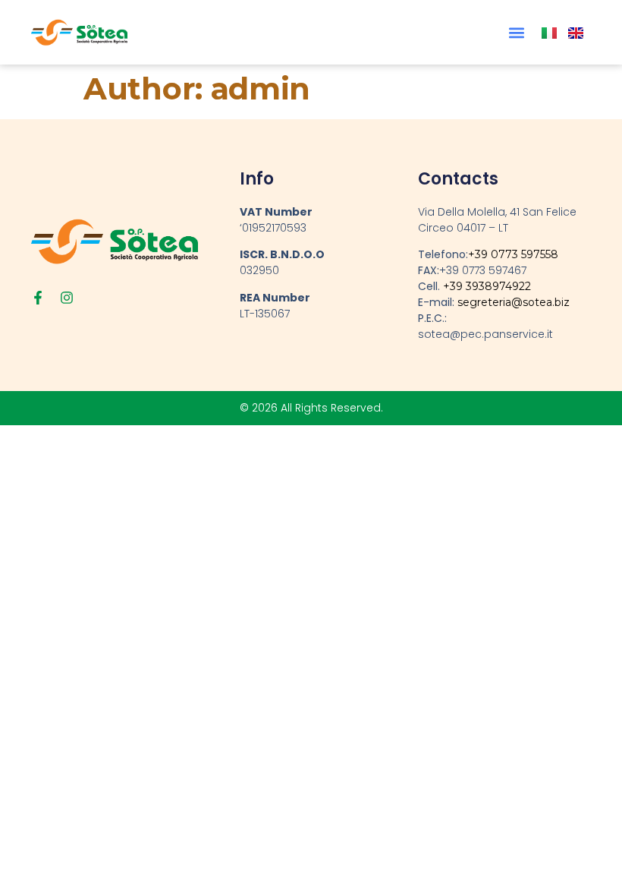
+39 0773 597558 (513, 254)
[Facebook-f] (38, 297)
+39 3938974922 (487, 286)
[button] (516, 32)
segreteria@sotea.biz (513, 302)
